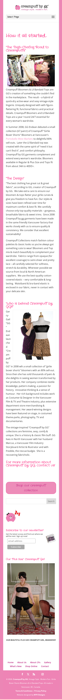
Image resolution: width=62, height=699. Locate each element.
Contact (45, 666)
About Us (21, 662)
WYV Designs (39, 695)
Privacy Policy (40, 691)
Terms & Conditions (24, 691)
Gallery (47, 662)
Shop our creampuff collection (31, 487)
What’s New (15, 666)
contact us (45, 465)
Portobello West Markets (19, 138)
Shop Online (31, 666)
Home (11, 662)
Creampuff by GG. (20, 679)
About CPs (35, 662)
